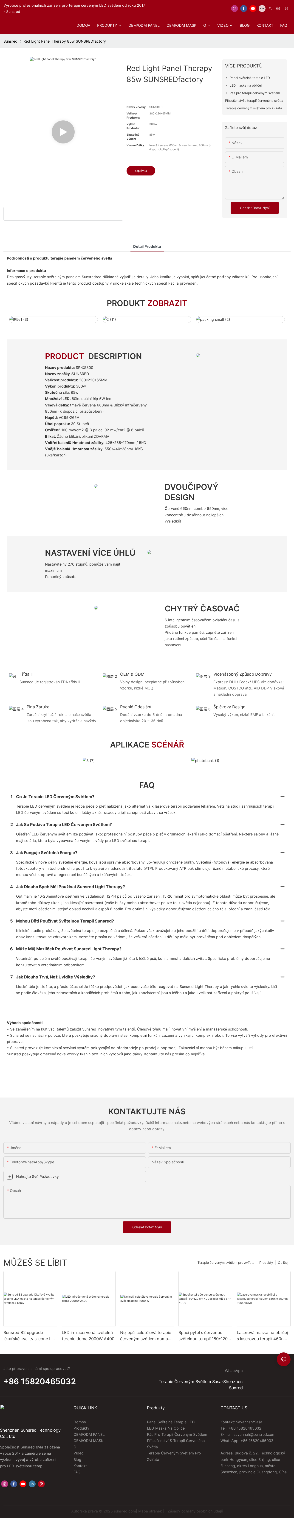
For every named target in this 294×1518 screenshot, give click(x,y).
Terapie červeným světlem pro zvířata (226, 1262)
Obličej (283, 1262)
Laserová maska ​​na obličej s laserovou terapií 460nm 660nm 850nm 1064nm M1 (263, 1336)
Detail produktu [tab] (147, 246)
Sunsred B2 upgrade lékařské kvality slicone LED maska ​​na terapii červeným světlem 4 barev (30, 1336)
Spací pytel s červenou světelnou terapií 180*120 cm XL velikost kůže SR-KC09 (203, 1336)
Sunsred (10, 41)
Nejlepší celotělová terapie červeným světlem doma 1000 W (145, 1336)
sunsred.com (125, 1511)
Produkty (266, 1262)
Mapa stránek (150, 1511)
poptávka (141, 170)
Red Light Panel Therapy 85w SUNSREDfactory (64, 41)
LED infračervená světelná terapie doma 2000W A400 (88, 1335)
